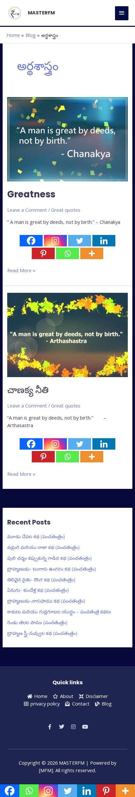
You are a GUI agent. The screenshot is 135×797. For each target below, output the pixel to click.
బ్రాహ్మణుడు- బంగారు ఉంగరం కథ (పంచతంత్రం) (51, 568)
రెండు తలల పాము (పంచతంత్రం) (37, 622)
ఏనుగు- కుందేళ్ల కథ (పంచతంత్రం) (38, 590)
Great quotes (65, 210)
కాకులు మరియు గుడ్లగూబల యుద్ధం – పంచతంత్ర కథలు (59, 611)
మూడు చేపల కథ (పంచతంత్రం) (36, 536)
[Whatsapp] (67, 253)
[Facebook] (31, 240)
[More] (91, 253)
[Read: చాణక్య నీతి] (67, 334)
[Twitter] (79, 240)
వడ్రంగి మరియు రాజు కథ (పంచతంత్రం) (43, 547)
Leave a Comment (27, 210)
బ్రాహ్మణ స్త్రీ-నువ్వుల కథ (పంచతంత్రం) (42, 633)
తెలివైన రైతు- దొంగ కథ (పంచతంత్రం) (41, 579)
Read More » (21, 270)
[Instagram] (55, 240)
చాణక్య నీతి (27, 390)
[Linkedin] (103, 240)
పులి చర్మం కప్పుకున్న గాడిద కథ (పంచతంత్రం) (49, 558)
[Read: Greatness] (67, 138)
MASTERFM (41, 12)
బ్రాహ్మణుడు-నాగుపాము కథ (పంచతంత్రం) (46, 600)
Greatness (31, 194)
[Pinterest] (43, 253)
